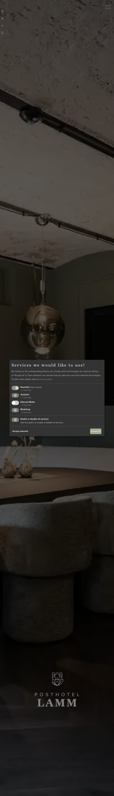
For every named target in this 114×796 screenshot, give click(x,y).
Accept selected (20, 431)
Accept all (95, 431)
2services (25, 397)
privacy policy (46, 379)
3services (25, 390)
